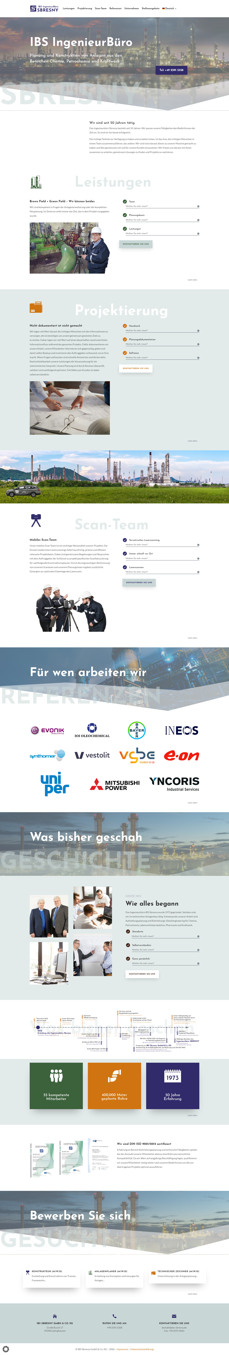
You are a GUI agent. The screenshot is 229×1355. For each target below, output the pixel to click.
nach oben (192, 279)
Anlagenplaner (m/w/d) (111, 1271)
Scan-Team (101, 8)
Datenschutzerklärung (142, 1349)
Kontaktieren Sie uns (136, 244)
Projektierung (85, 8)
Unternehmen (131, 8)
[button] (6, 1349)
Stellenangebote (150, 8)
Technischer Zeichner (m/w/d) (178, 1271)
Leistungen (69, 8)
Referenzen (115, 8)
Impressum (122, 1349)
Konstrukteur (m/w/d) (47, 1271)
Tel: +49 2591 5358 (171, 70)
